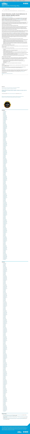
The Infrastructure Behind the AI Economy (8, 415)
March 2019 (4, 175)
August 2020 (4, 163)
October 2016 (4, 196)
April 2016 (4, 352)
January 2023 (4, 142)
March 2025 (4, 123)
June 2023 (4, 290)
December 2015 (5, 355)
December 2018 (5, 329)
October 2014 (4, 365)
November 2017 (5, 187)
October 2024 (4, 127)
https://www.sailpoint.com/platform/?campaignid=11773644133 (9, 88)
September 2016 (5, 197)
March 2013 (4, 227)
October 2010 (4, 248)
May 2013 (4, 226)
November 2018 (5, 178)
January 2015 (4, 363)
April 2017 (4, 192)
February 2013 (5, 228)
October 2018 (4, 179)
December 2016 (5, 195)
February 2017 (5, 345)
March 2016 (4, 201)
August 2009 (4, 410)
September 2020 (5, 162)
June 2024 (4, 130)
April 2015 (4, 209)
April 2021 (4, 157)
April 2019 (4, 326)
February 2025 (5, 124)
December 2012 (5, 381)
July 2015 (4, 207)
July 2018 (4, 181)
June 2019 (4, 173)
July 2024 (4, 129)
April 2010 (4, 404)
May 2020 (4, 165)
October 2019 (4, 170)
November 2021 (5, 152)
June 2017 (4, 342)
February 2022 (5, 150)
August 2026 (4, 111)
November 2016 (5, 347)
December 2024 (5, 277)
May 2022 (4, 148)
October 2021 (4, 153)
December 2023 (5, 134)
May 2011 (4, 243)
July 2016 (4, 350)
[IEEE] (25, 3)
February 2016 (5, 202)
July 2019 (4, 324)
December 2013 (5, 221)
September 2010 (5, 249)
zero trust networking (18, 19)
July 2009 (4, 259)
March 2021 (4, 158)
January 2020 (4, 168)
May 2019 (4, 174)
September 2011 (5, 240)
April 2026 (4, 114)
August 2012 (4, 384)
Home (3, 10)
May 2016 (4, 200)
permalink (20, 93)
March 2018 (4, 184)
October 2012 (4, 231)
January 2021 (4, 311)
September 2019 (5, 171)
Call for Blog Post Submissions (21, 10)
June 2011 (4, 394)
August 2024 (4, 280)
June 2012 (4, 234)
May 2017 (4, 191)
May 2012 (4, 386)
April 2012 (4, 235)
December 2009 (5, 407)
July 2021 (4, 155)
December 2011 (5, 238)
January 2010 (4, 255)
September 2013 (5, 223)
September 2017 (5, 188)
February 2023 (5, 293)
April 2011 (4, 244)
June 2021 (4, 156)
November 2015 (5, 204)
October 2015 (4, 205)
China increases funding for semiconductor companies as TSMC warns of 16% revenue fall (13, 96)
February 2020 (5, 319)
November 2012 (5, 230)
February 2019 (5, 176)
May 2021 (4, 308)
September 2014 (5, 214)
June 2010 (4, 251)
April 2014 (4, 218)
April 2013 (4, 378)
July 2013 (4, 376)
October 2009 (4, 257)
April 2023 (4, 140)
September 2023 (5, 136)
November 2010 (5, 399)
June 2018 (4, 182)
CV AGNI (5, 20)
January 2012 (4, 389)
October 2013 (4, 222)
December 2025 (5, 117)
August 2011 (4, 241)
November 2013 (5, 373)
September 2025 (5, 119)
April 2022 (4, 300)
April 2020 (4, 166)
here (22, 67)
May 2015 (4, 360)
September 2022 (5, 145)
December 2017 (5, 186)
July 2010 (4, 402)
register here (4, 67)
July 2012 (4, 233)
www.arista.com (23, 71)
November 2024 (5, 126)
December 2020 (5, 160)
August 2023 (4, 137)
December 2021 (5, 303)
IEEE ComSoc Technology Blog (10, 5)
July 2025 (4, 272)
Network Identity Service (13, 93)
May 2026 (4, 113)
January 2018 (4, 337)
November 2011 (5, 239)
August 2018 (4, 332)
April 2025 (4, 274)
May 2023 (4, 139)
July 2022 (4, 298)
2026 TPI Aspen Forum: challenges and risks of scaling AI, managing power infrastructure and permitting (15, 416)
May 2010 (4, 252)
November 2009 (5, 256)
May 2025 (4, 122)
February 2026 (5, 267)
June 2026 (4, 264)
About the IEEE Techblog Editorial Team (12, 10)
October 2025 (4, 118)
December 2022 (5, 143)
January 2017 (4, 194)
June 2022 (4, 147)
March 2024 (4, 132)
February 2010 (5, 254)
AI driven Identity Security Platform (7, 73)
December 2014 (5, 212)
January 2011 (4, 246)
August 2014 (4, 215)
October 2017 (4, 339)
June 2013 (4, 225)
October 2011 (4, 391)
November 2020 (5, 161)
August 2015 (4, 358)
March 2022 (4, 149)
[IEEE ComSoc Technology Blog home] (5, 3)
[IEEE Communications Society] (19, 432)
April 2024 (4, 131)
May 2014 (4, 217)
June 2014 (4, 368)
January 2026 (4, 116)
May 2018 (4, 334)
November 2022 (5, 295)
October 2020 (4, 313)
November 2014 (5, 213)
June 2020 (4, 316)
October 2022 (4, 144)
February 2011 (5, 397)
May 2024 (4, 282)
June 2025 (4, 121)
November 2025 (5, 269)
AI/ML (9, 93)
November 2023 (5, 135)
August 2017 (4, 189)
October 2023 (4, 287)
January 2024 (4, 285)
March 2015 (4, 210)
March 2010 (4, 253)
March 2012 (4, 236)
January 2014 (4, 220)
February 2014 (5, 371)
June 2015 (4, 208)
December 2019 (5, 169)
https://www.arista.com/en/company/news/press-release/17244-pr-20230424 (11, 87)
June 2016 (4, 199)
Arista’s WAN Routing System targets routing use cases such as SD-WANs (14, 91)
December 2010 (5, 247)
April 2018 (4, 183)
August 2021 (4, 306)
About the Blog (5, 10)
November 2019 (5, 321)
